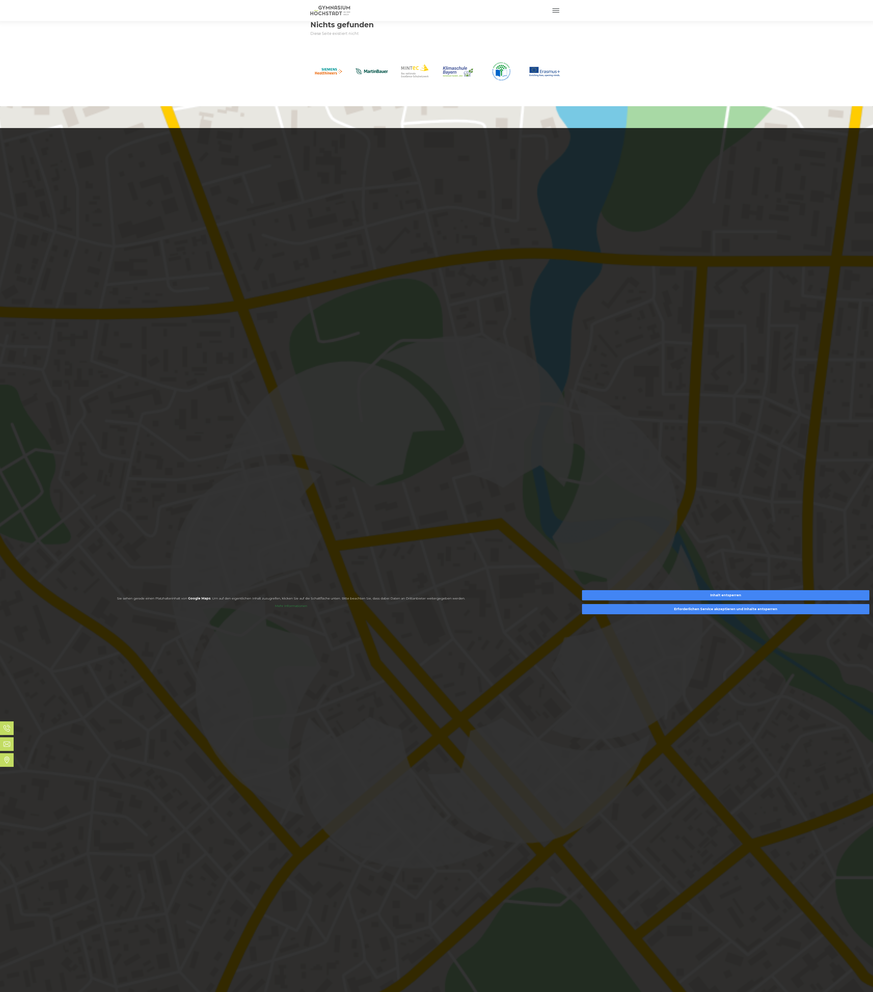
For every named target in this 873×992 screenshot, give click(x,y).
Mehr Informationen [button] (291, 606)
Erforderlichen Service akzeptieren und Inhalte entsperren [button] (725, 609)
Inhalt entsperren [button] (725, 595)
